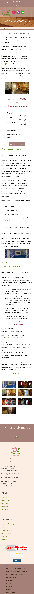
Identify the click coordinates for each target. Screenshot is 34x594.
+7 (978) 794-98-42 (16, 2)
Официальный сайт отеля (14, 566)
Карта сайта (10, 592)
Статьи (4, 536)
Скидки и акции (7, 530)
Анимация (5, 510)
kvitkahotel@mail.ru (12, 478)
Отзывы (4, 497)
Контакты (15, 5)
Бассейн (4, 506)
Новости (9, 586)
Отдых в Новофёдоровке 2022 (16, 574)
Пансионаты (10, 580)
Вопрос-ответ (6, 533)
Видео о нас (6, 500)
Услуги (10, 33)
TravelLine (6, 28)
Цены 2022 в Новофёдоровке (16, 568)
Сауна (3, 513)
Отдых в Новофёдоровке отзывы (17, 571)
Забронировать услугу (17, 144)
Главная (4, 33)
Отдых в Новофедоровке (10, 524)
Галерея (4, 540)
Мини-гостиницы (11, 577)
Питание (4, 503)
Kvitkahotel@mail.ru (17, 427)
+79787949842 (6, 338)
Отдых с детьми (7, 527)
